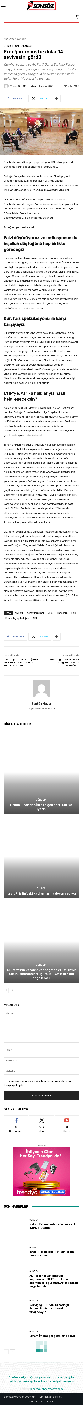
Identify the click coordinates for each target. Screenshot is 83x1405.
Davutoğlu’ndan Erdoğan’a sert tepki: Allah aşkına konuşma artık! (21, 662)
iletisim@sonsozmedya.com (46, 1388)
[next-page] (12, 990)
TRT (35, 618)
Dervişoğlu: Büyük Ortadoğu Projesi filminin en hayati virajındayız (49, 1308)
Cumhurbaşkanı (35, 612)
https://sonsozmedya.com (41, 708)
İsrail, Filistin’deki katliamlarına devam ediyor (41, 893)
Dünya (41, 888)
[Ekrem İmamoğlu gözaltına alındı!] (15, 1334)
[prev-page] (6, 990)
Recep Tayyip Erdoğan (17, 618)
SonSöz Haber (27, 86)
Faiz (73, 612)
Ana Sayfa (9, 38)
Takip (41, 1118)
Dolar (50, 612)
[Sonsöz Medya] (41, 5)
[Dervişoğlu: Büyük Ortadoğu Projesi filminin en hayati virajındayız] (15, 1306)
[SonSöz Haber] (7, 86)
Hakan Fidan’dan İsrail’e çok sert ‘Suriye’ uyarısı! (41, 807)
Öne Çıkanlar (24, 46)
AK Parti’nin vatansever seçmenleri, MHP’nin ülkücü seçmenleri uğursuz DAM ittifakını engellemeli (41, 974)
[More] (57, 98)
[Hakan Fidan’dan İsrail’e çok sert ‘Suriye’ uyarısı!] (41, 772)
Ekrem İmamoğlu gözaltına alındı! (52, 1336)
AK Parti (19, 612)
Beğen (16, 1118)
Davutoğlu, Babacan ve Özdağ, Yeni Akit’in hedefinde (64, 662)
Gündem (21, 38)
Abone (67, 1118)
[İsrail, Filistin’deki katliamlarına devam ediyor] (41, 856)
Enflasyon (62, 612)
